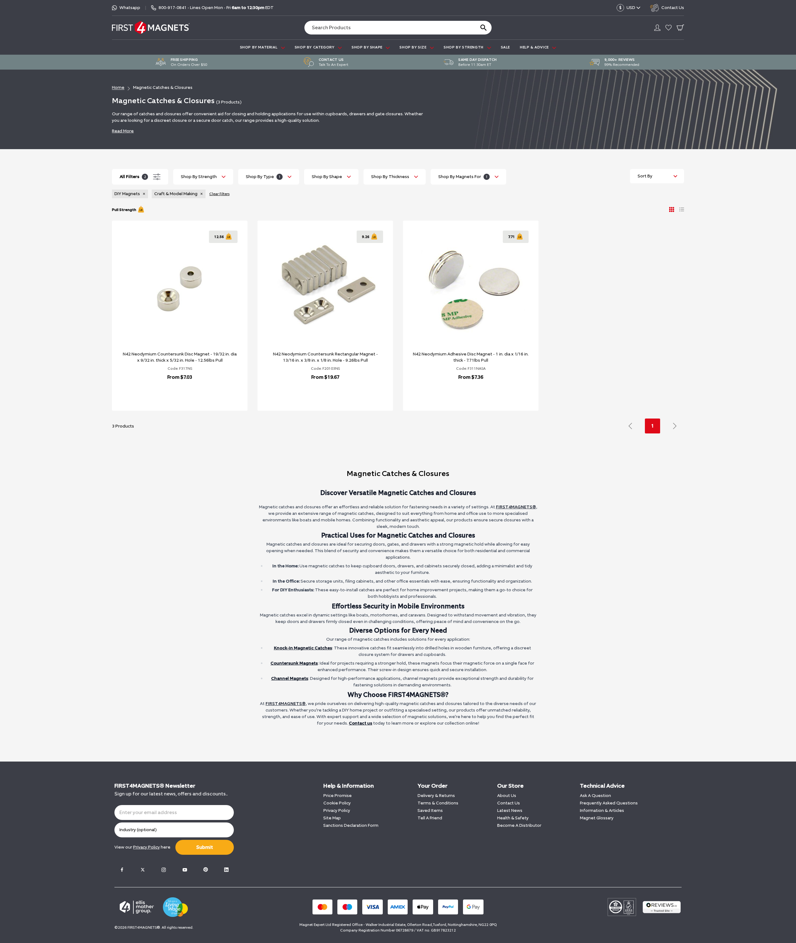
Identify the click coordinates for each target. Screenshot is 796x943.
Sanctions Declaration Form (350, 825)
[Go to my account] (657, 27)
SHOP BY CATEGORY (315, 47)
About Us (506, 796)
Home (118, 87)
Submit (204, 847)
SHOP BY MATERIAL (259, 47)
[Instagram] (164, 870)
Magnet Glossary (596, 818)
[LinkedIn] (226, 870)
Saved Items (430, 810)
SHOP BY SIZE (414, 47)
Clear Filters (219, 193)
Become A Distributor (519, 825)
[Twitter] (143, 870)
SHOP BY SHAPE (367, 47)
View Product (172, 393)
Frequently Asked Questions (609, 803)
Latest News (509, 810)
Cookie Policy (337, 803)
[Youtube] (185, 870)
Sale (505, 47)
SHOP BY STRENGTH (464, 47)
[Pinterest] (206, 870)
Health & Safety (513, 818)
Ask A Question (595, 796)
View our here (142, 847)
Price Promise (337, 796)
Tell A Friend (430, 818)
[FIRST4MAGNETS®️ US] (151, 27)
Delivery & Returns (436, 796)
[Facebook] (122, 870)
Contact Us (508, 803)
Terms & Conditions (438, 803)
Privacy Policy (336, 810)
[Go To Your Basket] (680, 27)
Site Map (332, 818)
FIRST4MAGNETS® (516, 507)
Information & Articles (602, 810)
